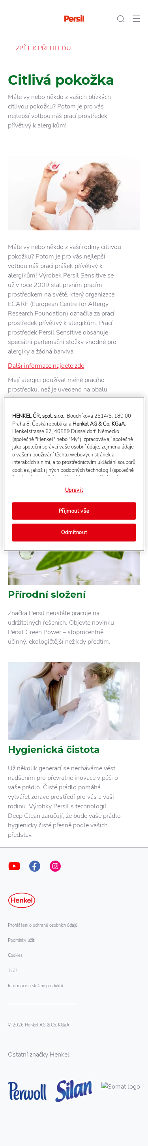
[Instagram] (55, 866)
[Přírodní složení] (74, 580)
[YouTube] (14, 866)
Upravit (74, 490)
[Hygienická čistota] (74, 755)
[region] (74, 474)
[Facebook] (34, 866)
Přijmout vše (74, 511)
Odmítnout (74, 532)
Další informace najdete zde (46, 365)
